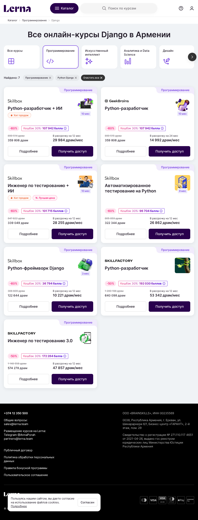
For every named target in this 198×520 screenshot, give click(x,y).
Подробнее (19, 506)
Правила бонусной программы (25, 468)
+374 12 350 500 (16, 413)
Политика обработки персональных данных (29, 459)
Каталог (12, 20)
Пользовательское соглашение (26, 475)
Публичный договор (18, 450)
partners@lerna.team (18, 438)
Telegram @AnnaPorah (19, 435)
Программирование (34, 20)
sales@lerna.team (16, 424)
